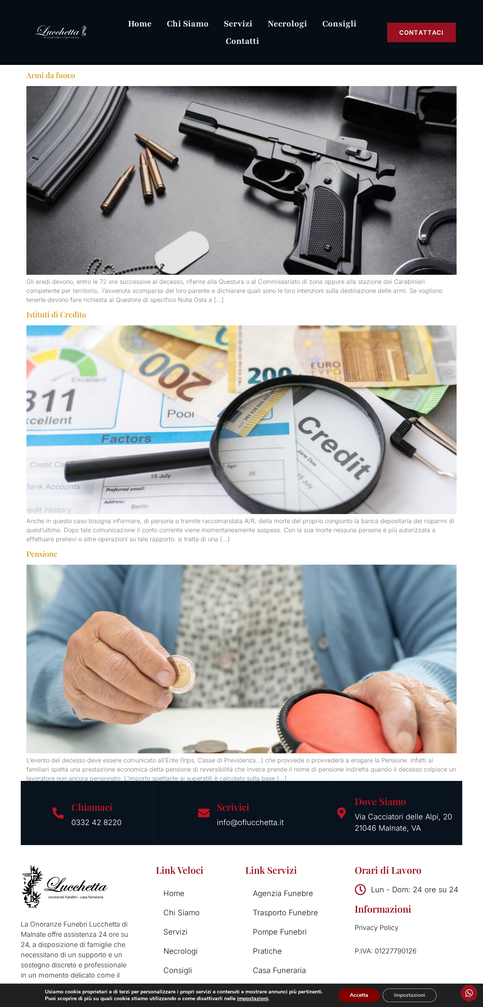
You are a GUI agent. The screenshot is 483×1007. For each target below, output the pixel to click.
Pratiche (267, 951)
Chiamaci (91, 807)
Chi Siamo (188, 23)
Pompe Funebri (280, 931)
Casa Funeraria (279, 970)
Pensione (41, 553)
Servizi (238, 23)
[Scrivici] (203, 813)
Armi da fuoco (50, 75)
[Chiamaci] (58, 813)
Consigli (339, 23)
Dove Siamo (380, 801)
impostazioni (252, 998)
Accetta (359, 995)
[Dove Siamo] (341, 813)
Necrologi (287, 23)
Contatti (242, 41)
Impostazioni (409, 995)
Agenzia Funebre (283, 893)
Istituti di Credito (56, 314)
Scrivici (233, 807)
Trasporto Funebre (285, 912)
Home (140, 23)
